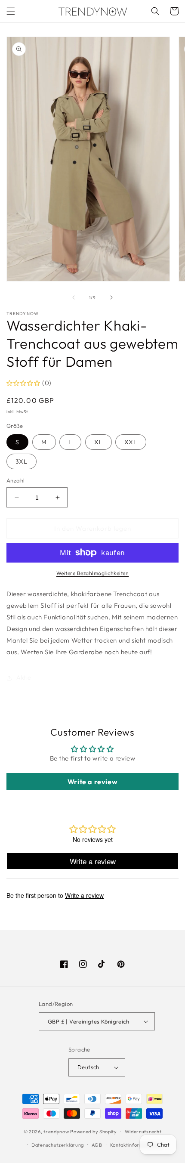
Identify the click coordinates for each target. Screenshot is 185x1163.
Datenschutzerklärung (57, 1145)
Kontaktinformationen (135, 1145)
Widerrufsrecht (143, 1132)
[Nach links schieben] (73, 297)
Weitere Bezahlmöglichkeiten (92, 573)
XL (98, 442)
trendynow (56, 1132)
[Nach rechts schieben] (111, 297)
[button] (10, 11)
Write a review (92, 781)
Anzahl (15, 480)
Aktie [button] (23, 677)
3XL (21, 461)
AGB (97, 1145)
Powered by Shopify (93, 1132)
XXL (130, 442)
